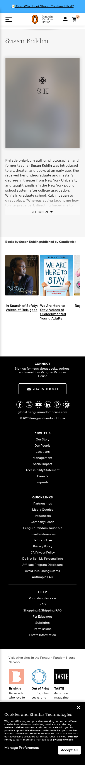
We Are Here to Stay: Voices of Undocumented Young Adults (53, 312)
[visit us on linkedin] (47, 404)
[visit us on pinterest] (57, 404)
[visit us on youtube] (38, 404)
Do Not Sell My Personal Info (42, 559)
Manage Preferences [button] (21, 748)
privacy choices (63, 740)
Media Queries (42, 510)
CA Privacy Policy (43, 552)
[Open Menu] (8, 19)
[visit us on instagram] (66, 404)
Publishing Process (42, 598)
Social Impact (42, 464)
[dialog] (42, 733)
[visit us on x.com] (29, 404)
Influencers (42, 516)
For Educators (42, 617)
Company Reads (42, 522)
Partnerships (42, 503)
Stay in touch (44, 389)
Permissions (42, 629)
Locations (43, 452)
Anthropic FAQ (42, 577)
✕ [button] (78, 708)
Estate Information (42, 635)
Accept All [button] (69, 750)
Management (42, 458)
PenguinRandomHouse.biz (42, 528)
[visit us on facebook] (19, 404)
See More (40, 212)
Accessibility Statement (43, 470)
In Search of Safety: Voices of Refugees (22, 307)
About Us (42, 433)
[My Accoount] (65, 19)
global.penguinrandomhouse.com (42, 412)
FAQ (42, 604)
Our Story (42, 439)
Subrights (42, 623)
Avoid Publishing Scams (42, 571)
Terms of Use (42, 540)
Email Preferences (42, 534)
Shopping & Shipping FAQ (42, 610)
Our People (42, 446)
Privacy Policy (42, 546)
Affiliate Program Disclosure (42, 565)
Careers (42, 476)
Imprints (42, 482)
